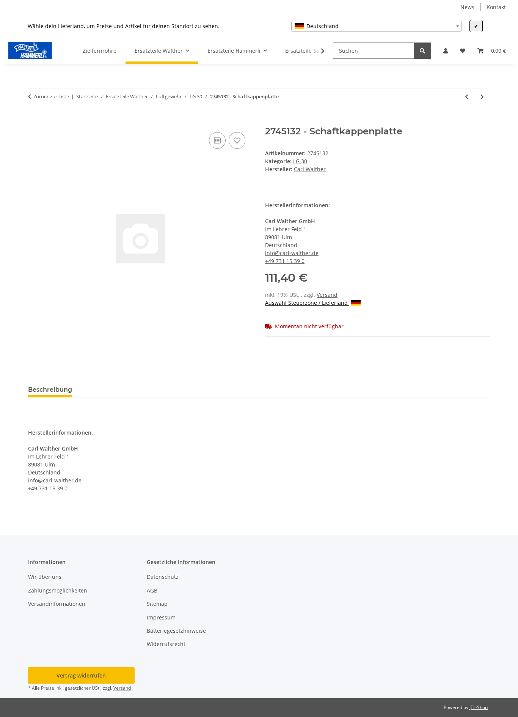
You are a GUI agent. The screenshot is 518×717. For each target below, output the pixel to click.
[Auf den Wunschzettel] (237, 140)
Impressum (161, 617)
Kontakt (496, 7)
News (467, 7)
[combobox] (376, 26)
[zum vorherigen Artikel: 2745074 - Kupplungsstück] (466, 96)
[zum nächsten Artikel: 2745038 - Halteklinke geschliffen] (482, 96)
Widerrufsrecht (166, 644)
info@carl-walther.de (292, 253)
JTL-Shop (478, 707)
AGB (152, 590)
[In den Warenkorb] (34, 122)
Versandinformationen (56, 603)
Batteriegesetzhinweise (176, 630)
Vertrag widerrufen (81, 675)
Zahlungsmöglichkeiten (57, 590)
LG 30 (300, 161)
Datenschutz (163, 576)
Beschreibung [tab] (50, 389)
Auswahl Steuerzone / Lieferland (307, 302)
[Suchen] (422, 51)
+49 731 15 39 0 (285, 261)
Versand (327, 294)
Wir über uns (44, 576)
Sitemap (157, 603)
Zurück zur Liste (51, 96)
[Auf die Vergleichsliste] (217, 140)
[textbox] (376, 26)
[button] (445, 51)
